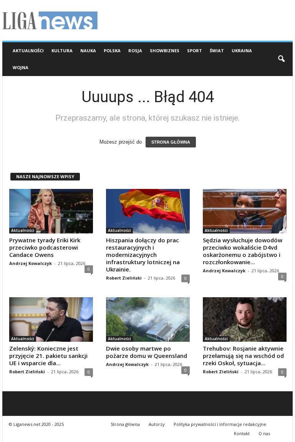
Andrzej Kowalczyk (30, 263)
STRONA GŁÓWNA (170, 142)
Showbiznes (164, 50)
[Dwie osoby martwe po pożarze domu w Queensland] (148, 319)
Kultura (62, 50)
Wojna (20, 67)
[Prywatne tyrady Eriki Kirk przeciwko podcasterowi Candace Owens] (51, 211)
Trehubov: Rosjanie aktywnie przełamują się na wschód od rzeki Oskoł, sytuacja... (243, 355)
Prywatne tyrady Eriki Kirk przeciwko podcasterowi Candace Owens (44, 247)
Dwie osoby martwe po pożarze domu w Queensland (146, 351)
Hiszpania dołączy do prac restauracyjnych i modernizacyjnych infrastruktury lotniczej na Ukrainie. (143, 254)
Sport (194, 50)
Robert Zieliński (124, 278)
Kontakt (242, 433)
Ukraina (242, 50)
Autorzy (157, 424)
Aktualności (28, 50)
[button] (281, 59)
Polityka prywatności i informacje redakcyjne (220, 424)
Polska (112, 50)
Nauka (88, 50)
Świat (217, 50)
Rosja (135, 50)
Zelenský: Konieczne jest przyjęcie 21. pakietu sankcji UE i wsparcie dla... (48, 355)
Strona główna (125, 424)
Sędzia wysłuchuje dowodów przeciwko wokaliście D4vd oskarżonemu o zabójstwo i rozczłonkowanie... (242, 251)
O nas (264, 433)
